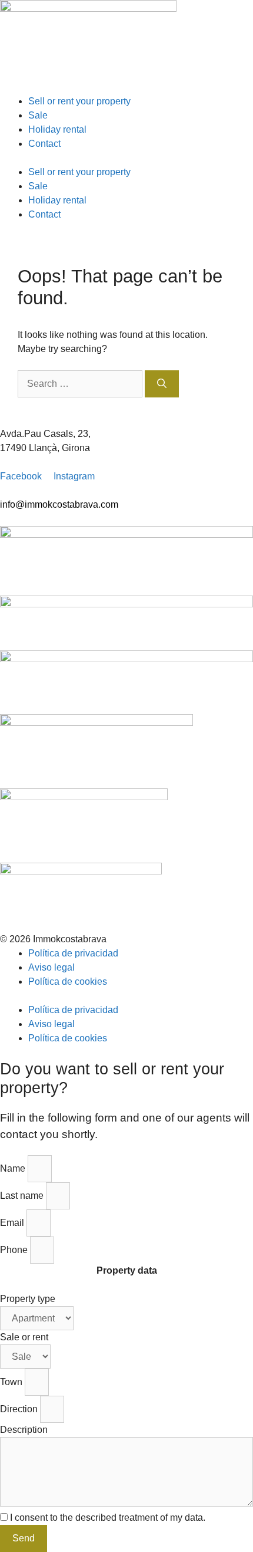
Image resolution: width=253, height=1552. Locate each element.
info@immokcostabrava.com (59, 504)
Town (12, 1382)
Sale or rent (24, 1337)
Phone (15, 1250)
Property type (27, 1299)
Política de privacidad (73, 953)
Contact (44, 144)
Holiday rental (57, 129)
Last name (23, 1196)
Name (14, 1168)
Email (13, 1223)
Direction (20, 1409)
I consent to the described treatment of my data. (107, 1517)
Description (24, 1430)
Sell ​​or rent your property (79, 101)
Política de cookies (67, 981)
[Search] (162, 383)
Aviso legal (51, 967)
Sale (38, 115)
